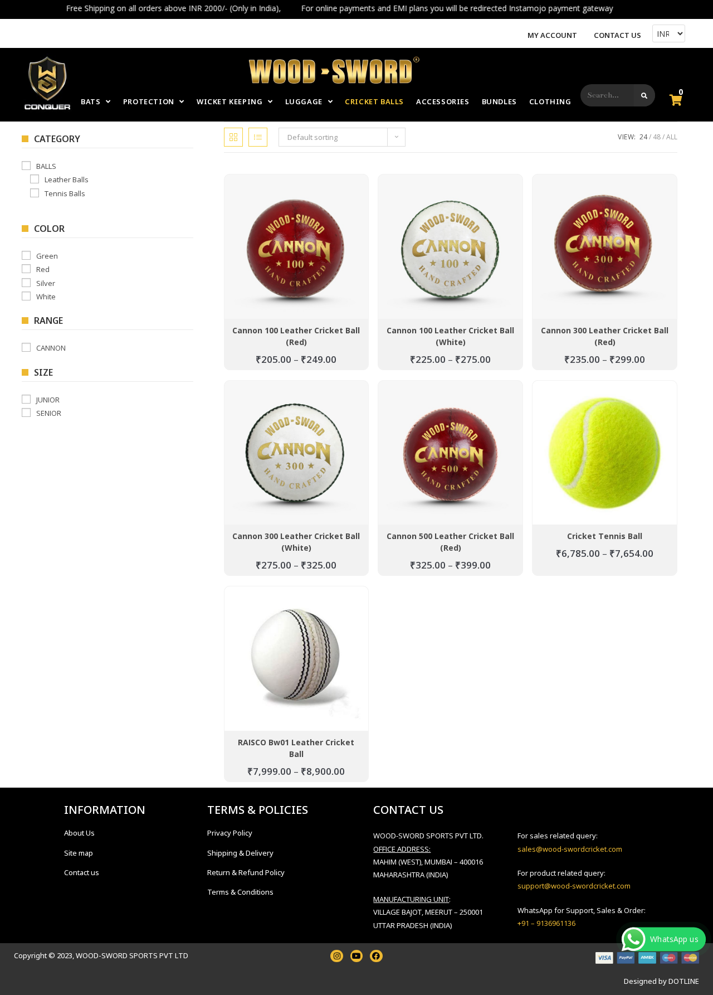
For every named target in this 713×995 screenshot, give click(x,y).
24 (643, 137)
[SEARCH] (644, 95)
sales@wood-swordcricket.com (569, 849)
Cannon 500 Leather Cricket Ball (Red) (450, 542)
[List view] (257, 137)
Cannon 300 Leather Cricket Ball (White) (296, 542)
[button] (243, 209)
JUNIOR (48, 400)
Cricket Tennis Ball (604, 536)
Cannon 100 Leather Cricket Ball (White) (450, 336)
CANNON (51, 348)
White (46, 297)
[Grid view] (233, 137)
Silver (45, 283)
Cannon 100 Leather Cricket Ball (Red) (296, 336)
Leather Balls (67, 179)
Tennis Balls (65, 193)
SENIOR (48, 413)
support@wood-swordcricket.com (574, 886)
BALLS (46, 166)
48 (657, 137)
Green (47, 256)
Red (43, 269)
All (671, 137)
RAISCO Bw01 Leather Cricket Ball (296, 748)
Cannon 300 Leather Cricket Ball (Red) (604, 336)
